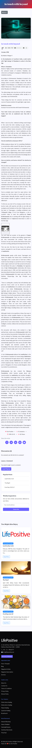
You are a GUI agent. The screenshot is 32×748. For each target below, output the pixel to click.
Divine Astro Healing (6, 705)
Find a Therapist (5, 663)
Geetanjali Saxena (5, 727)
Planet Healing (5, 708)
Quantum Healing (5, 710)
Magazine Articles (6, 669)
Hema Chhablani (5, 724)
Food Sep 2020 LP (10, 487)
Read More (6, 556)
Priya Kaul (3, 732)
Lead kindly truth (9, 478)
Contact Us (4, 685)
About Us (3, 683)
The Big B (7, 483)
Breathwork (4, 713)
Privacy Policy (5, 691)
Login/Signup (6, 469)
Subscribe (16, 509)
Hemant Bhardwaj (5, 721)
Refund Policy (5, 694)
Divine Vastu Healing (6, 702)
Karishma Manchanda (6, 730)
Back (5, 12)
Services (3, 674)
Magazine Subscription (7, 672)
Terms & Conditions (6, 688)
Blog (2, 666)
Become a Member (7, 656)
